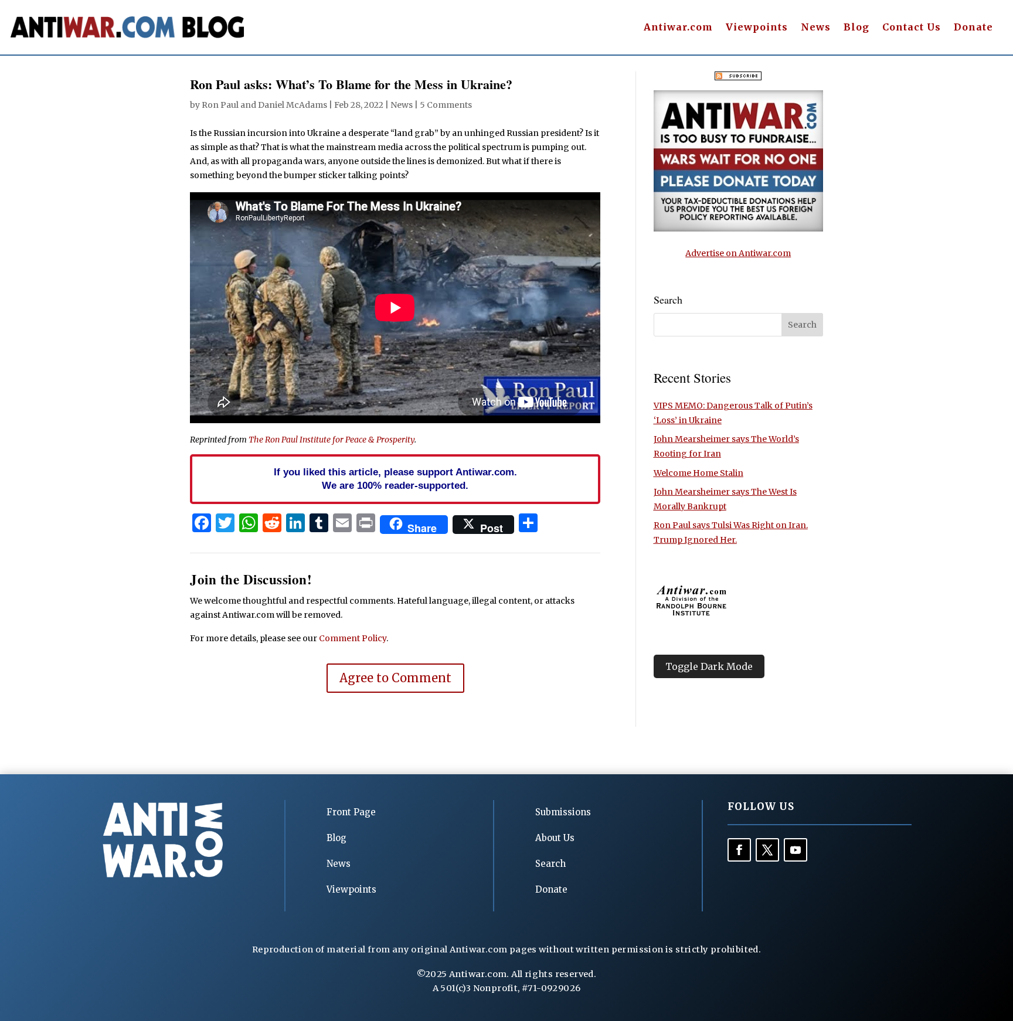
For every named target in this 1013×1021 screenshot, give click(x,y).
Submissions (563, 812)
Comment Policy (352, 638)
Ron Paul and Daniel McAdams (264, 105)
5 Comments (446, 105)
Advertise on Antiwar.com (738, 253)
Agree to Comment (395, 678)
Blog (856, 28)
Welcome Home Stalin (698, 473)
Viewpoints (757, 28)
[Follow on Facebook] (739, 850)
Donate (973, 28)
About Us (555, 837)
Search (550, 863)
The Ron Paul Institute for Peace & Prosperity (331, 439)
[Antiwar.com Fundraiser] (738, 228)
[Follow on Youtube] (795, 850)
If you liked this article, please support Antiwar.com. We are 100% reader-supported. (395, 479)
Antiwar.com (678, 28)
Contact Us (911, 28)
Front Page (351, 812)
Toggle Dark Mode (709, 666)
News (816, 28)
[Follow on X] (767, 850)
